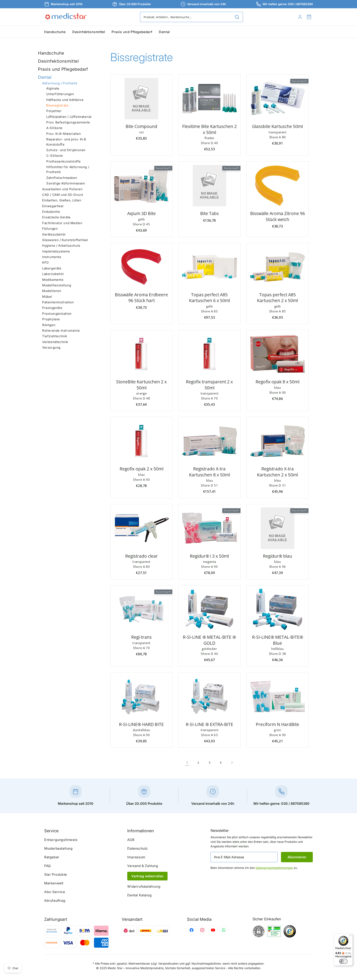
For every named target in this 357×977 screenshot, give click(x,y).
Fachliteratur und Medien (62, 223)
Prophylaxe (51, 319)
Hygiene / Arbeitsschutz (61, 246)
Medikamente (53, 280)
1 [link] (187, 762)
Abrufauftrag (54, 900)
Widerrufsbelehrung (143, 886)
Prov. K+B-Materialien (63, 134)
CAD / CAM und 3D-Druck (62, 195)
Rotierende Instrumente (61, 330)
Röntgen (48, 325)
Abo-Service (54, 892)
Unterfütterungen (60, 94)
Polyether (54, 111)
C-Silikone (54, 156)
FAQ (47, 866)
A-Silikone (54, 128)
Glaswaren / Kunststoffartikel (65, 240)
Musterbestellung (58, 848)
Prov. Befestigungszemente (68, 122)
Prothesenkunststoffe (63, 161)
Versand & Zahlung (142, 866)
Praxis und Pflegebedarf (63, 69)
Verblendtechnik (55, 342)
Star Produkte (55, 874)
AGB (130, 840)
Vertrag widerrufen (147, 876)
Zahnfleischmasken (61, 178)
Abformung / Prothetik (59, 83)
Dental (45, 77)
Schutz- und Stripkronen (66, 150)
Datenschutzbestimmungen (275, 867)
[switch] (343, 961)
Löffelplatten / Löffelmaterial (69, 117)
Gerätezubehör (54, 234)
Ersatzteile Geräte (56, 217)
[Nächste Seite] (231, 762)
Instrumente (51, 257)
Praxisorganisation (57, 314)
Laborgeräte (51, 268)
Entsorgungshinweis (60, 840)
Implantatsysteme (56, 251)
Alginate (52, 88)
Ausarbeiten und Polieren (62, 189)
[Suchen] (237, 17)
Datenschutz (137, 848)
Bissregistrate (57, 105)
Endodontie (51, 212)
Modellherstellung (56, 285)
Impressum (136, 857)
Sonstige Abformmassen (65, 183)
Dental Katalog (139, 895)
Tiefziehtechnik (54, 336)
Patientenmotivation (58, 302)
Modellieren (51, 291)
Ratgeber (51, 857)
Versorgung (51, 347)
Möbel (47, 297)
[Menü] (350, 936)
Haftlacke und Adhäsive (64, 100)
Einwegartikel (53, 206)
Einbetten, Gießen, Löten (61, 200)
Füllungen (50, 229)
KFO (45, 263)
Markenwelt (53, 883)
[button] (309, 17)
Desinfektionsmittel (58, 61)
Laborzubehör (53, 274)
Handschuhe (51, 53)
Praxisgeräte (52, 308)
